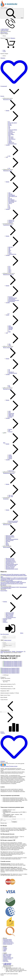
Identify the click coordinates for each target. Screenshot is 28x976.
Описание (3, 766)
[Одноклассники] (3, 765)
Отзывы (7, 766)
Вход (2, 634)
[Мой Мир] (5, 765)
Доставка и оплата (13, 766)
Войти (21, 633)
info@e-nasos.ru (4, 32)
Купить (2, 731)
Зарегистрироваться (5, 650)
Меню (5, 590)
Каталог (2, 96)
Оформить (12, 38)
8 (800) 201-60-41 (4, 30)
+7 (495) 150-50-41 (5, 29)
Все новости (3, 584)
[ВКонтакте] (1, 765)
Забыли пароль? (7, 640)
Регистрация (6, 634)
